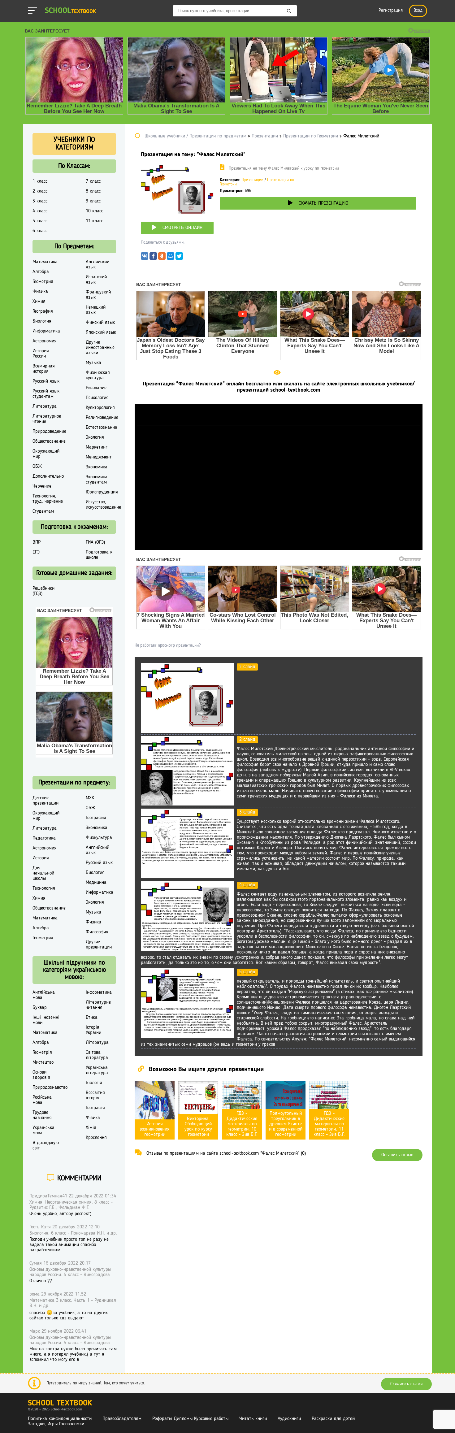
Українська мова (43, 1130)
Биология (41, 321)
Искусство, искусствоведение (103, 505)
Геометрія (42, 1052)
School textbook (60, 1403)
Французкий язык (98, 295)
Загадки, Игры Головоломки (56, 1424)
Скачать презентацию (323, 203)
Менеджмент (99, 457)
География (42, 311)
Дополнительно (48, 476)
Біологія (94, 1082)
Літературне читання (98, 1005)
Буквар (39, 1007)
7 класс (93, 181)
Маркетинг (96, 447)
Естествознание (101, 427)
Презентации (252, 180)
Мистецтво (43, 1062)
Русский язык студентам (45, 394)
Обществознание (49, 441)
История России (40, 354)
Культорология (100, 407)
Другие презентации (99, 945)
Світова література (97, 1055)
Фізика (93, 1117)
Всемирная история (43, 369)
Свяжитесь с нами (406, 1384)
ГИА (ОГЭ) (95, 542)
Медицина (96, 882)
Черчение (41, 486)
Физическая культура (98, 375)
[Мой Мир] (170, 257)
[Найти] (289, 11)
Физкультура (99, 837)
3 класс (39, 201)
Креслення (96, 1137)
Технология (43, 888)
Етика (92, 1017)
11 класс (94, 221)
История (40, 858)
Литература (44, 406)
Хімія (91, 1127)
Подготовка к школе (99, 555)
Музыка (93, 362)
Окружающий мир (45, 454)
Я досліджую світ (45, 1145)
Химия (39, 301)
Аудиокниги (289, 1418)
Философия (97, 932)
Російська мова (42, 1100)
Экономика (96, 467)
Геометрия (42, 281)
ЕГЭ (36, 552)
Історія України (93, 1030)
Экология (95, 437)
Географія (95, 1107)
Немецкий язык (96, 310)
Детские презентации (45, 801)
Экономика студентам (96, 480)
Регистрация (391, 10)
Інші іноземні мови (45, 1020)
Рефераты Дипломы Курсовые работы (190, 1418)
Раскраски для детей (333, 1418)
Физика (40, 291)
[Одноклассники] (162, 257)
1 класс (39, 181)
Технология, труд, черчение (47, 499)
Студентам (43, 511)
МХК (90, 798)
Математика (45, 261)
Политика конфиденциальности (60, 1418)
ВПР (36, 542)
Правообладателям (121, 1418)
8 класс (93, 191)
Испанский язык (96, 280)
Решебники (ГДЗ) (43, 591)
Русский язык (45, 381)
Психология (97, 397)
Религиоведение (102, 417)
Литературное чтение (46, 419)
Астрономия (44, 341)
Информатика (46, 331)
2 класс (39, 191)
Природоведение (49, 431)
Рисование (96, 387)
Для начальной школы (43, 873)
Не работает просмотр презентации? (168, 645)
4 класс (39, 211)
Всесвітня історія (95, 1095)
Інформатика (99, 992)
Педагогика (44, 838)
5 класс (39, 221)
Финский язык (100, 322)
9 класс (93, 201)
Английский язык (97, 264)
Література (97, 1042)
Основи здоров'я (41, 1075)
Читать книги (253, 1418)
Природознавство (49, 1087)
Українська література (97, 1070)
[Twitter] (179, 257)
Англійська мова (43, 995)
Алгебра (40, 271)
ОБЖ (37, 466)
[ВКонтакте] (144, 257)
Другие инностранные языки (100, 347)
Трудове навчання (42, 1115)
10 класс (94, 211)
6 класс (39, 230)
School (70, 11)
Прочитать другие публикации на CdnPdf (278, 547)
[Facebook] (153, 257)
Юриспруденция (102, 492)
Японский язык (101, 332)
